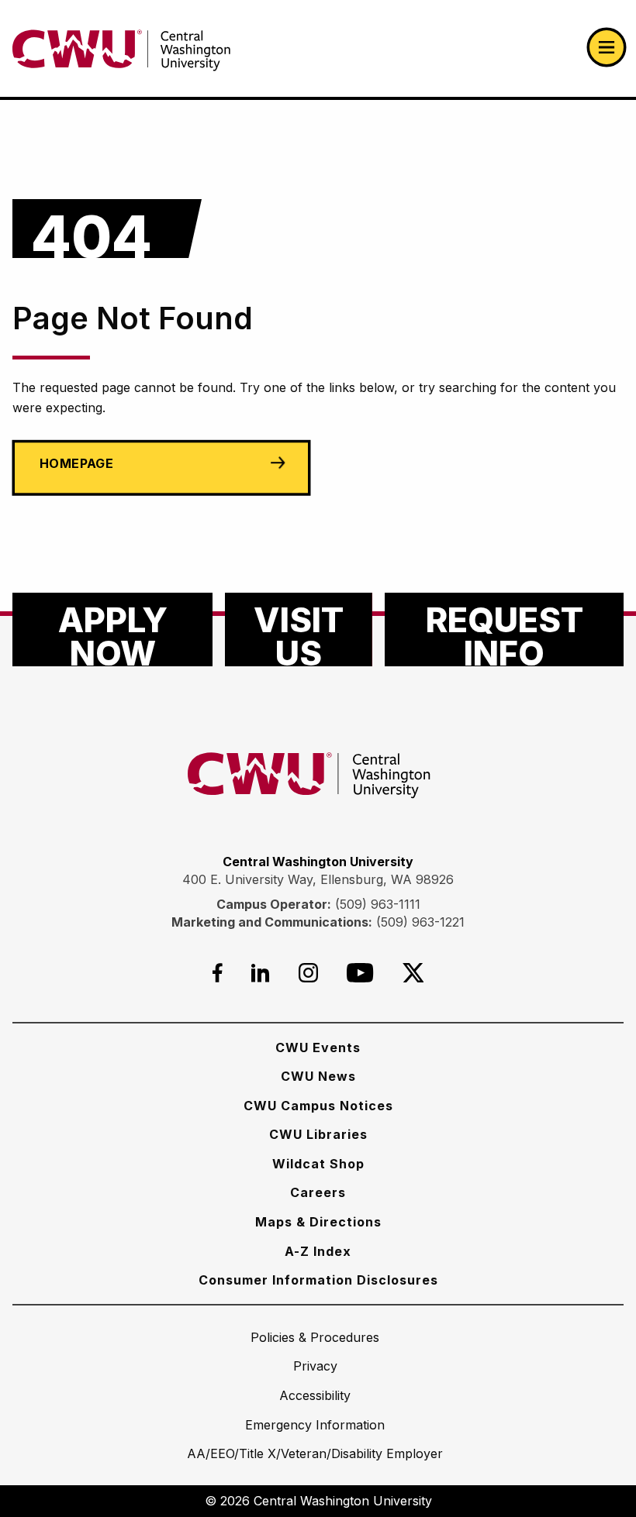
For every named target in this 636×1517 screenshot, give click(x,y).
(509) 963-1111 (377, 904)
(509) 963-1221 (420, 922)
